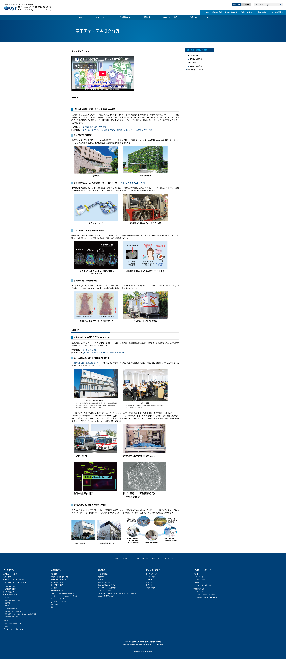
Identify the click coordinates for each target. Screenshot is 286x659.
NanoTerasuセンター (58, 599)
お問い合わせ (128, 558)
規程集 (7, 606)
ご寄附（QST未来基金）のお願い (15, 623)
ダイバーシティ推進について (13, 629)
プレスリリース (151, 574)
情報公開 (6, 597)
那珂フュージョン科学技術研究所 (62, 593)
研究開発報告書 (198, 589)
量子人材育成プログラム (106, 585)
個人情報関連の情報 (11, 608)
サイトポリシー (142, 558)
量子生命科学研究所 (91, 130)
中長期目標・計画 (9, 589)
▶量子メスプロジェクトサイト (133, 183)
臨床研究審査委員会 (10, 594)
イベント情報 (150, 577)
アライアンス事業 (104, 590)
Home (80, 17)
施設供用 (101, 577)
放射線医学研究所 (108, 130)
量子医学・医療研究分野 (197, 50)
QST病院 (206, 12)
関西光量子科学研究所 (143, 130)
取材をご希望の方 (247, 12)
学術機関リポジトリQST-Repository (206, 597)
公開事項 (7, 603)
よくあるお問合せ (276, 12)
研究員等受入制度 (104, 582)
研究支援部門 (55, 604)
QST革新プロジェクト (58, 602)
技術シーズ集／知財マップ (203, 585)
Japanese (236, 5)
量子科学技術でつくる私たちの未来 (15, 582)
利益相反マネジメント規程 (13, 611)
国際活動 (6, 626)
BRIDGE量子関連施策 (106, 596)
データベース (198, 592)
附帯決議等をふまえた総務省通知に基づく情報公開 (20, 614)
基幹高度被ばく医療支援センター (86, 363)
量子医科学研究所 (90, 127)
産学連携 (101, 579)
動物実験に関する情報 (11, 617)
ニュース (149, 579)
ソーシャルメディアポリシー (162, 558)
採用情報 (149, 582)
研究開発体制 (125, 17)
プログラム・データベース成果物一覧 (206, 594)
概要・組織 (7, 577)
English (246, 5)
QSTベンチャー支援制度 (107, 588)
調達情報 (149, 585)
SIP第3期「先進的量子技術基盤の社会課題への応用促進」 (118, 593)
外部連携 (146, 17)
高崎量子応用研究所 (125, 130)
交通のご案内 (150, 588)
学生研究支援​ (217, 12)
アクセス (116, 558)
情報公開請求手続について (13, 600)
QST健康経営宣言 (9, 586)
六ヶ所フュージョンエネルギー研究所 (64, 596)
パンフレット (199, 577)
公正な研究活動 (8, 592)
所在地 (5, 621)
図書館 (197, 582)
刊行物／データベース (199, 17)
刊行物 (195, 574)
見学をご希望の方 (231, 12)
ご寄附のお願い (261, 12)
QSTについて (101, 17)
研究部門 (54, 574)
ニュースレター (200, 579)
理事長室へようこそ (10, 574)
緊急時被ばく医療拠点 (195, 70)
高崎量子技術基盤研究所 (59, 577)
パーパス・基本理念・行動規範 (14, 579)
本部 (52, 607)
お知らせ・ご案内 (170, 17)
